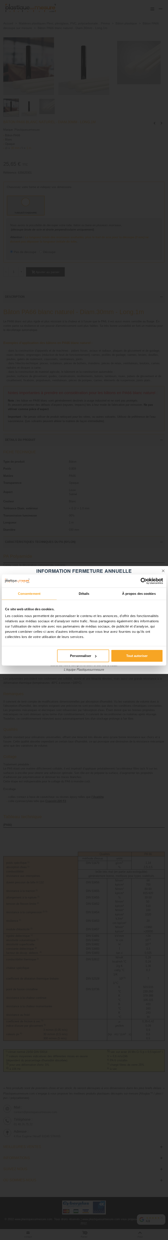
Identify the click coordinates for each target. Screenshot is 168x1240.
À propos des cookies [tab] (139, 593)
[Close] (163, 571)
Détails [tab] (84, 593)
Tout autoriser (137, 656)
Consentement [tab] (29, 593)
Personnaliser (80, 656)
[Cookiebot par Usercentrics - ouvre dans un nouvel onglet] (144, 581)
